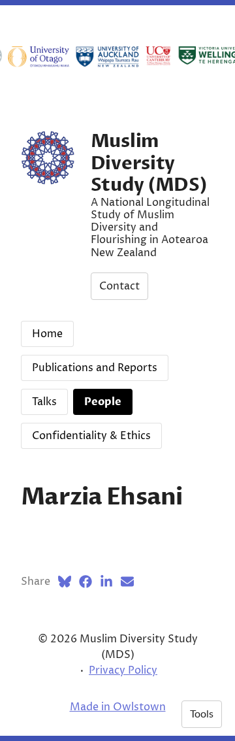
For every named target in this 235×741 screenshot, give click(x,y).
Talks (44, 402)
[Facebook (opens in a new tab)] (85, 581)
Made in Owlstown (118, 707)
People (102, 402)
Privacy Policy (123, 670)
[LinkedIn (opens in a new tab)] (106, 581)
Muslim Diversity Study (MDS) (149, 163)
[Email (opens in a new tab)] (127, 581)
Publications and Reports (94, 368)
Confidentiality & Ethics (91, 436)
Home (47, 334)
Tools (201, 714)
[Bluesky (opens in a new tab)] (64, 581)
